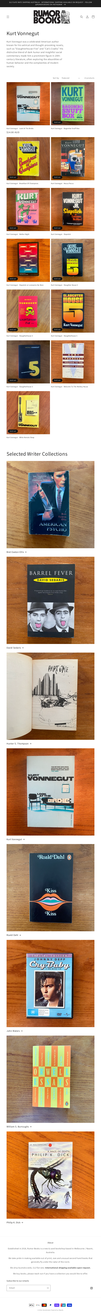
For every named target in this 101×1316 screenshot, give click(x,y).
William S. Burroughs (18, 1126)
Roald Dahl (12, 934)
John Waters (13, 1030)
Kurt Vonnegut (14, 839)
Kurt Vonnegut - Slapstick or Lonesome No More (25, 285)
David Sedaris (14, 647)
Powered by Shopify (57, 1310)
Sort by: (56, 78)
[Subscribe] (47, 1288)
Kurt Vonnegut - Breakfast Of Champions (22, 183)
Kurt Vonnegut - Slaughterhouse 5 (20, 336)
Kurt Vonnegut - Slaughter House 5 (64, 285)
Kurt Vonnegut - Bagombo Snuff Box (65, 128)
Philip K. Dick (13, 1222)
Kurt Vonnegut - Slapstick (61, 234)
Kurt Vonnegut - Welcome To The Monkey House (69, 387)
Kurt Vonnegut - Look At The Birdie (20, 128)
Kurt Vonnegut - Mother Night (18, 234)
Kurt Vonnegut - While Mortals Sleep (20, 437)
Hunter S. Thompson (18, 743)
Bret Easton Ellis (15, 551)
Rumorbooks (46, 1310)
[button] (8, 17)
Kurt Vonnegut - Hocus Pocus (62, 183)
